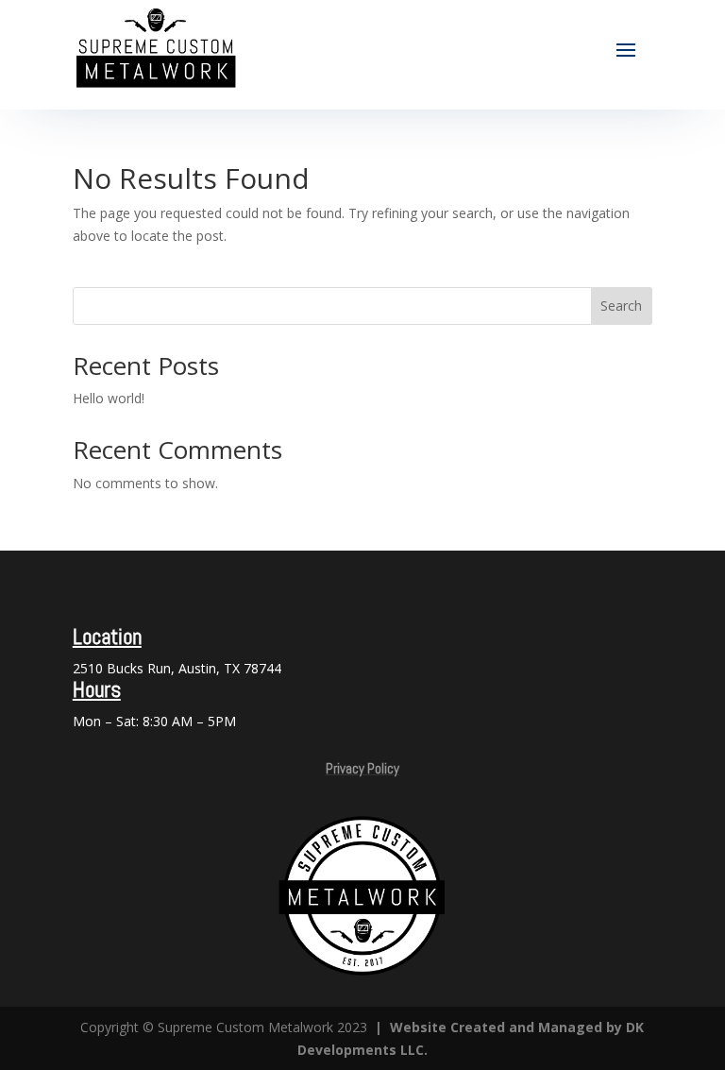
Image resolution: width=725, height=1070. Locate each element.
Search (621, 305)
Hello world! (108, 398)
